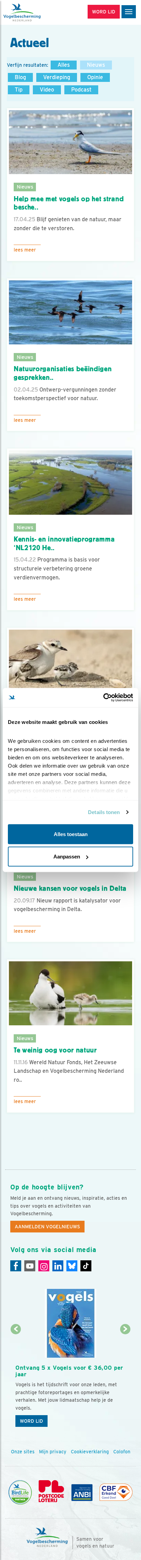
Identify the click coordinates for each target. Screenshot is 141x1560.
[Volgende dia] (125, 1380)
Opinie (95, 77)
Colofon (121, 1451)
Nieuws (96, 65)
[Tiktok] (85, 1265)
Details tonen (104, 812)
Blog (20, 77)
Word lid (31, 1421)
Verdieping (56, 77)
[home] (34, 12)
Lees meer (25, 250)
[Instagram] (43, 1265)
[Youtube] (29, 1265)
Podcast (81, 89)
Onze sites (23, 1451)
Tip (19, 89)
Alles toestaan (71, 834)
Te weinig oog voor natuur (55, 1050)
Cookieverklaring (90, 1451)
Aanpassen (66, 856)
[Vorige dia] (16, 1380)
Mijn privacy (52, 1451)
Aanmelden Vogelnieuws (47, 1226)
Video (47, 89)
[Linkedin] (57, 1265)
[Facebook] (15, 1265)
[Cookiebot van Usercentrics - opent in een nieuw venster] (103, 697)
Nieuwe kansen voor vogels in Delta (70, 888)
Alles (63, 65)
